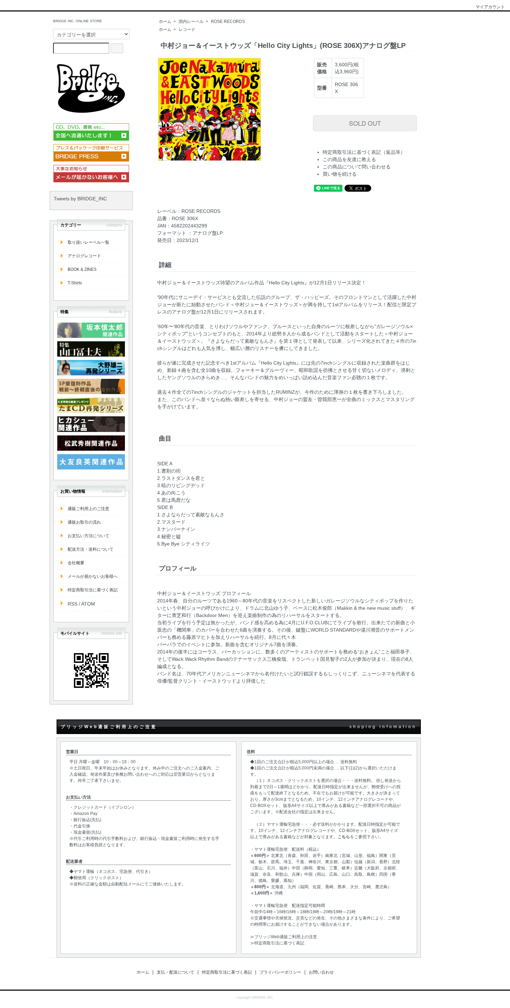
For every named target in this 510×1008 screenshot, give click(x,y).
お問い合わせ (321, 972)
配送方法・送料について (90, 549)
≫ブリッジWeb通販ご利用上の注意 (283, 936)
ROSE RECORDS (228, 21)
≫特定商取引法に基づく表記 (277, 943)
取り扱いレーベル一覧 (88, 242)
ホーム (165, 21)
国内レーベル (191, 21)
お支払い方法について (88, 535)
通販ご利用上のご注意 (88, 508)
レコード (187, 29)
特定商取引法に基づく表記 (93, 590)
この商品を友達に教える (349, 159)
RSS (72, 604)
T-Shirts (75, 283)
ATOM (88, 604)
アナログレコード (84, 255)
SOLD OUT (365, 122)
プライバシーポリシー (280, 972)
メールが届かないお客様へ (93, 576)
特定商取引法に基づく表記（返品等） (364, 152)
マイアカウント (490, 7)
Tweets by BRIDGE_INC (80, 198)
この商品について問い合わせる (357, 166)
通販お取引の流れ (84, 522)
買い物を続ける (340, 174)
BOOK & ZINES (82, 269)
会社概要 (76, 562)
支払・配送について (175, 972)
